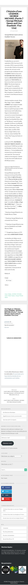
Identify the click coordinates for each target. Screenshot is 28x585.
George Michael (19, 295)
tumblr (6, 495)
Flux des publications (8, 531)
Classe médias (8, 294)
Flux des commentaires (8, 535)
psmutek (6, 321)
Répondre (6, 327)
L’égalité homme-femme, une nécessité (12, 416)
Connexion (5, 528)
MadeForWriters (14, 583)
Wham (6, 297)
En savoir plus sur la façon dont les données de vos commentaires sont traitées (13, 376)
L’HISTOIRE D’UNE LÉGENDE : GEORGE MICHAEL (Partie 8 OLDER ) (14, 400)
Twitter (7, 491)
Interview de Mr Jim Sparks (9, 419)
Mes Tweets (4, 478)
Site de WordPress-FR (8, 539)
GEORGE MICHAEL (17, 294)
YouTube (7, 499)
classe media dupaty (10, 295)
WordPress (16, 581)
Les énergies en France (18, 514)
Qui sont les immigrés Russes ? (16, 518)
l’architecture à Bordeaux (9, 412)
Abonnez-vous (7, 443)
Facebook (7, 487)
